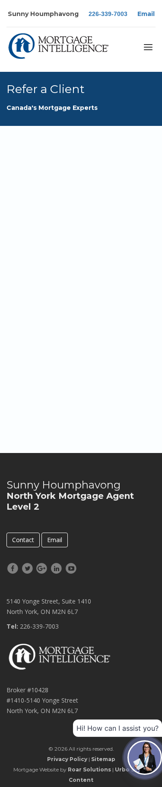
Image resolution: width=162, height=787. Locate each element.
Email (146, 14)
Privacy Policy (67, 759)
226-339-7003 (108, 13)
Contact (23, 540)
